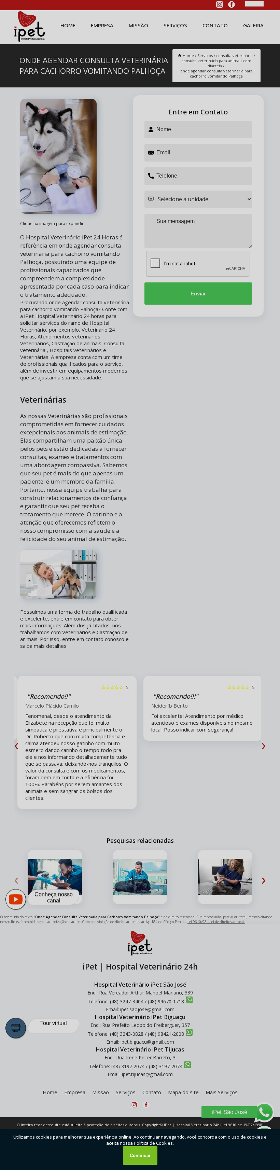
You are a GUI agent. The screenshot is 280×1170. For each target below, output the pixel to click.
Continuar (140, 1155)
